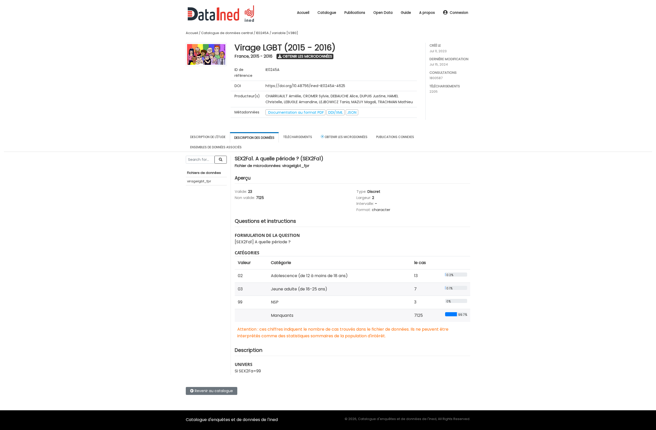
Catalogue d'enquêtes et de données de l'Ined (232, 420)
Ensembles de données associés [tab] (216, 147)
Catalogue (326, 12)
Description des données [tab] (254, 137)
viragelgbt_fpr (199, 181)
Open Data (383, 12)
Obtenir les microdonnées (307, 56)
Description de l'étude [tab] (207, 137)
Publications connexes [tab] (395, 137)
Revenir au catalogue (213, 390)
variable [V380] (285, 33)
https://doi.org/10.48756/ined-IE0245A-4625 (305, 85)
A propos (427, 12)
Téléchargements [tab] (297, 137)
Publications (354, 12)
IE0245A (262, 33)
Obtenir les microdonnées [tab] (345, 137)
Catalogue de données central (227, 33)
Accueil (303, 12)
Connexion (459, 12)
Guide (406, 12)
